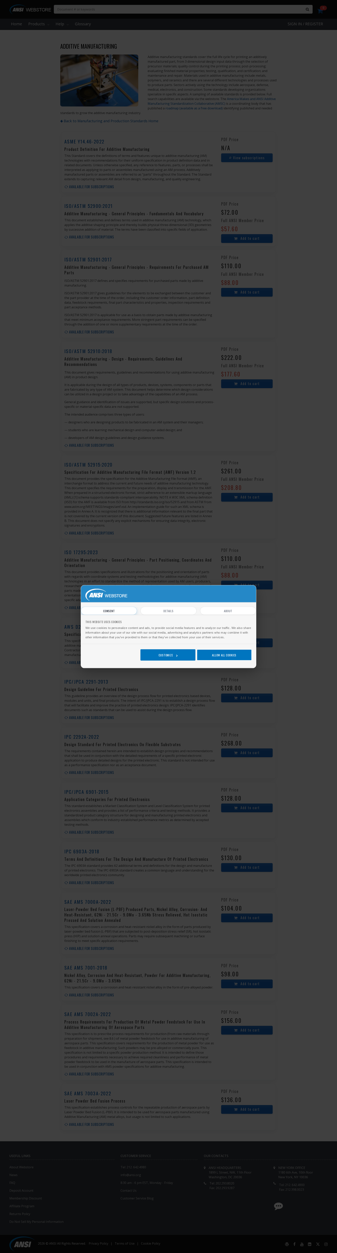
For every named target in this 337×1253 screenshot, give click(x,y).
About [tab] (228, 610)
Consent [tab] (109, 610)
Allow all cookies (224, 655)
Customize (166, 655)
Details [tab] (168, 610)
